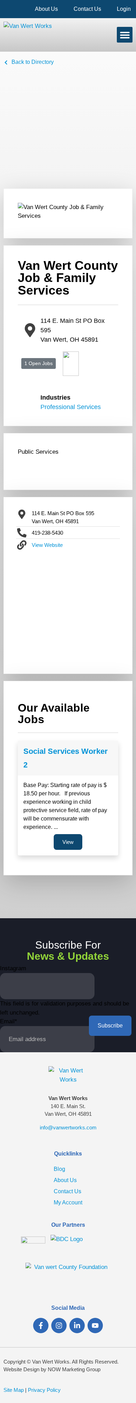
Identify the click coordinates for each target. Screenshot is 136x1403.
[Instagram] (59, 1325)
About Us (46, 9)
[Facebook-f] (40, 1325)
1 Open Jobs (38, 363)
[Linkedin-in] (77, 1325)
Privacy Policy (44, 1390)
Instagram (13, 968)
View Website (47, 545)
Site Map (13, 1390)
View (68, 842)
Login (124, 9)
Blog (59, 1169)
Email (8, 1021)
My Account (68, 1202)
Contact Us (87, 9)
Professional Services (70, 406)
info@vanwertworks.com (68, 1127)
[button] (125, 35)
